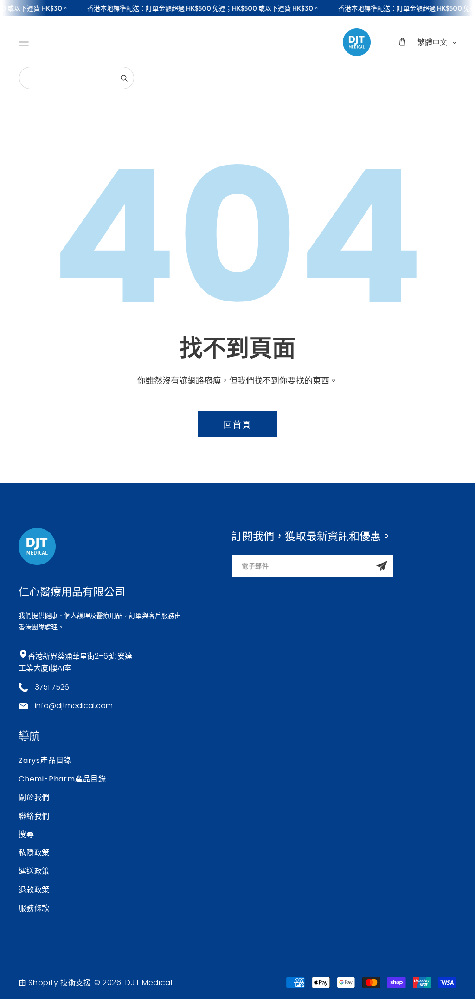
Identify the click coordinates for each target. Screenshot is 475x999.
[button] (24, 42)
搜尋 (26, 834)
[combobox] (76, 78)
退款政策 (34, 889)
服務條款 (34, 908)
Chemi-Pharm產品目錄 (62, 779)
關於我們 (34, 797)
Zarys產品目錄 (45, 760)
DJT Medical (149, 982)
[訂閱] (381, 566)
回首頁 (237, 424)
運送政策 (34, 871)
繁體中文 (432, 42)
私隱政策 (34, 852)
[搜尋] (124, 78)
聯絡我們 (34, 816)
